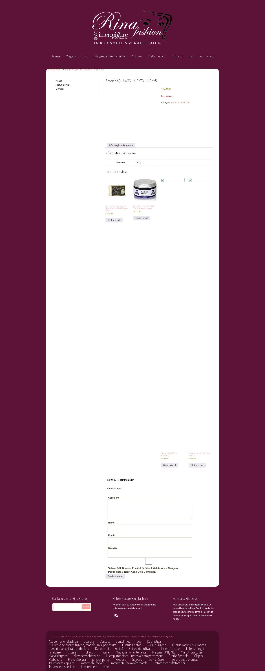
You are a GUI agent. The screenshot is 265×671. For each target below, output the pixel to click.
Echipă (119, 648)
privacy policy (100, 659)
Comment (113, 497)
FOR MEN (186, 102)
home (106, 652)
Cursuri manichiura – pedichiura (69, 648)
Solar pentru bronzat (184, 659)
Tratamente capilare (61, 663)
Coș (190, 56)
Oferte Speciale (178, 655)
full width (90, 652)
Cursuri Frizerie (156, 645)
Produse (136, 56)
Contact (177, 56)
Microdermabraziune (87, 655)
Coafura (89, 641)
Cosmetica (154, 641)
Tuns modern (89, 666)
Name (111, 522)
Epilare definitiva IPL (142, 648)
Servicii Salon (157, 659)
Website (112, 548)
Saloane (137, 659)
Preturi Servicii (157, 56)
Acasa (56, 56)
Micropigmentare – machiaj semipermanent (134, 655)
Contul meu (205, 56)
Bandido (175, 102)
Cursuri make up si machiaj (189, 645)
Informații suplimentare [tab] (121, 145)
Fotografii (73, 652)
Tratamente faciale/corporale (128, 663)
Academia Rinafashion (63, 641)
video (106, 666)
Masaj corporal (58, 655)
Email (111, 535)
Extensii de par (170, 648)
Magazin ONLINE (77, 56)
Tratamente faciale (92, 663)
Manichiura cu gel (192, 652)
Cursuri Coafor (131, 645)
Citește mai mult (114, 220)
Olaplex (199, 655)
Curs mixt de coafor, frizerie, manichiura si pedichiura (82, 645)
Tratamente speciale (62, 666)
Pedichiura (55, 659)
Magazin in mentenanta (109, 56)
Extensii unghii (195, 648)
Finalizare (55, 652)
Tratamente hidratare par (169, 663)
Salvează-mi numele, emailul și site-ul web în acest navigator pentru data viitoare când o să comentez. (143, 570)
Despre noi (102, 648)
